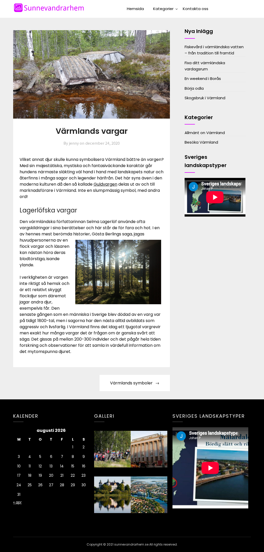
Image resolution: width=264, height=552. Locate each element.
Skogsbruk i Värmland (205, 98)
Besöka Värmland (201, 142)
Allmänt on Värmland (205, 132)
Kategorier (163, 8)
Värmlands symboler (131, 383)
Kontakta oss (195, 8)
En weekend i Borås (203, 78)
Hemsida (135, 8)
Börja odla (194, 88)
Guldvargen (105, 184)
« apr (17, 502)
